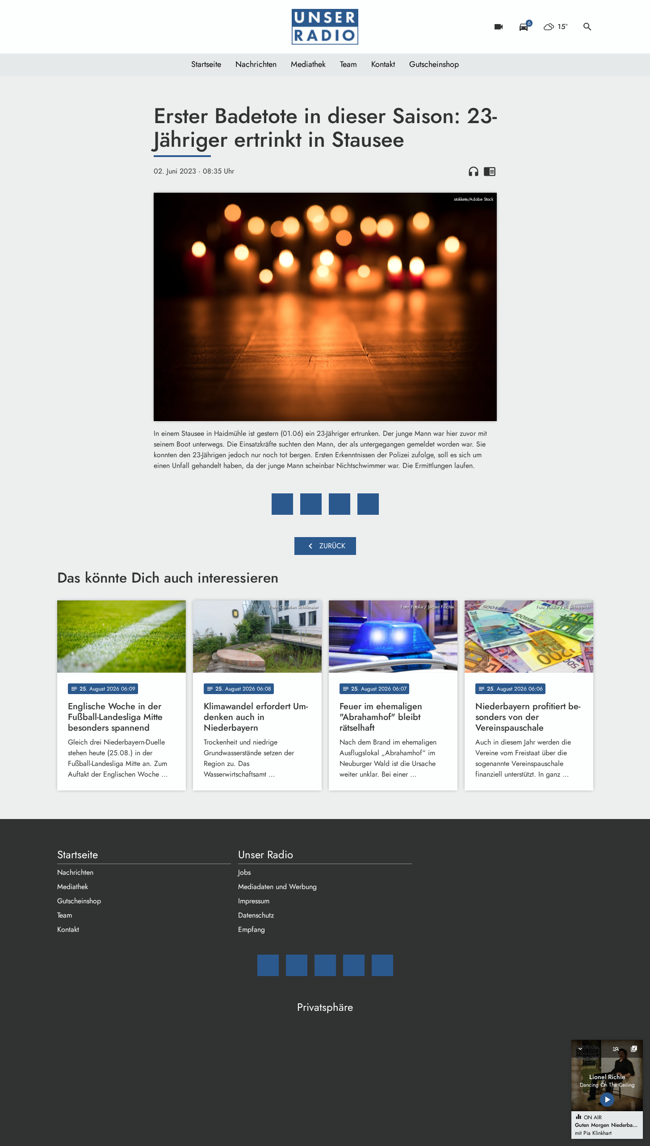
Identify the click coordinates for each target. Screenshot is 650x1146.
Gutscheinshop (434, 64)
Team (348, 64)
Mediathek (308, 64)
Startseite (206, 64)
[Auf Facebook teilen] (282, 504)
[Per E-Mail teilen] (368, 504)
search (587, 26)
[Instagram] (102, 27)
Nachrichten (256, 64)
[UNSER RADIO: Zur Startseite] (325, 27)
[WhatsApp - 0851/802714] (138, 27)
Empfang (251, 929)
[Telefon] (120, 27)
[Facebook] (84, 27)
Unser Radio (265, 855)
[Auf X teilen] (311, 504)
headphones (473, 171)
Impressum (253, 901)
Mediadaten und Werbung (277, 886)
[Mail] (66, 27)
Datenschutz (256, 915)
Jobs (244, 872)
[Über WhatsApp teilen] (339, 504)
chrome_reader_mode (489, 171)
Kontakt (383, 64)
